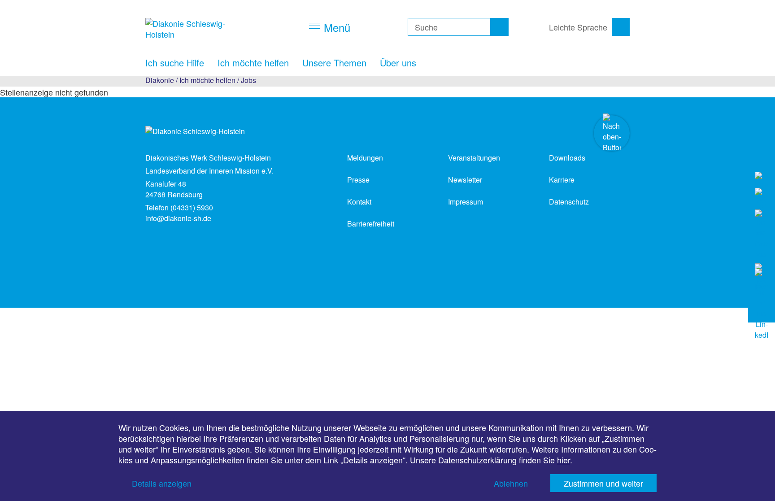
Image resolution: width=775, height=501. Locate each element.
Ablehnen (511, 483)
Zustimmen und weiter (603, 483)
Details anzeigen (162, 483)
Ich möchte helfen (207, 80)
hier (563, 460)
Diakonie (159, 80)
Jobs (248, 80)
